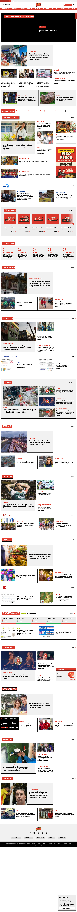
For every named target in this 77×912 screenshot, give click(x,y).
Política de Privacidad (31, 843)
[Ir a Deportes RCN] (8, 515)
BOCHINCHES (45, 8)
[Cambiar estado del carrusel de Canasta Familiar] (10, 1)
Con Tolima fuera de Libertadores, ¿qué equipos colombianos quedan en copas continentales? (27, 99)
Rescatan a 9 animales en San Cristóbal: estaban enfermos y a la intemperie (25, 304)
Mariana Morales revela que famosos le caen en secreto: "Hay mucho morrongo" (45, 679)
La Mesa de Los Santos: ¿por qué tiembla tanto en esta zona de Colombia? (38, 255)
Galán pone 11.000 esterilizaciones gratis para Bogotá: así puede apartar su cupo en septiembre (45, 758)
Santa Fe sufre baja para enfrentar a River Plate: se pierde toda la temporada (35, 174)
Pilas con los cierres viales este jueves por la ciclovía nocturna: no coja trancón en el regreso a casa (8, 84)
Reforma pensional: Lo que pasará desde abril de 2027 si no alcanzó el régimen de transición (44, 126)
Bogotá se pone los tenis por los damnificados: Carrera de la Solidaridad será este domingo (24, 725)
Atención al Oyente (41, 843)
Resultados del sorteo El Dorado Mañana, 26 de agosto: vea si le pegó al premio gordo (66, 138)
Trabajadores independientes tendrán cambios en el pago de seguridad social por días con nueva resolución (39, 56)
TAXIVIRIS (22, 8)
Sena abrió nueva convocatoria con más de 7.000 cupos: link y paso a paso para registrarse (17, 147)
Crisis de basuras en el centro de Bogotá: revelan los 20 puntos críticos (65, 73)
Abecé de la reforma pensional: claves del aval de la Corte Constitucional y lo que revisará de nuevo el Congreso (64, 197)
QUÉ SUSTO (62, 8)
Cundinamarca (49, 111)
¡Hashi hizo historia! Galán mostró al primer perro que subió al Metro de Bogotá (64, 725)
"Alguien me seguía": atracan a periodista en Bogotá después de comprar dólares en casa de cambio (45, 349)
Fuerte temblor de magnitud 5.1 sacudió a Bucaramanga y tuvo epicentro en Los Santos (8, 256)
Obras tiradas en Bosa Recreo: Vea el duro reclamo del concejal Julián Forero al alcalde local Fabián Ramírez (64, 304)
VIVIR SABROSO (71, 8)
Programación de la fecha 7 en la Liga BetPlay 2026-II (45, 494)
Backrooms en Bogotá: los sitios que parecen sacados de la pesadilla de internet (64, 814)
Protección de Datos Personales (54, 843)
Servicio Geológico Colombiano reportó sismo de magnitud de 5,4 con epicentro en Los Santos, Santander (64, 598)
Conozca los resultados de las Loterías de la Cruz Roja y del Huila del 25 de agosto (64, 632)
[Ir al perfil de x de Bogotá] (34, 833)
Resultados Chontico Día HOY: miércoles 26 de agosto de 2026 (34, 161)
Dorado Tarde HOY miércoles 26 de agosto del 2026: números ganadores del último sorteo (44, 151)
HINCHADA (29, 8)
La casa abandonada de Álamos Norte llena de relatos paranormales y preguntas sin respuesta (25, 814)
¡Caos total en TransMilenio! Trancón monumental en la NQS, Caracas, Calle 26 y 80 (40, 442)
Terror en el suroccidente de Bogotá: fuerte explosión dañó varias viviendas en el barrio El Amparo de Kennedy (17, 347)
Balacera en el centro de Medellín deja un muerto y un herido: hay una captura (23, 256)
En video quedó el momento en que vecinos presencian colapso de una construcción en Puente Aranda (39, 284)
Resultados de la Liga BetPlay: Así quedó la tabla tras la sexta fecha (45, 509)
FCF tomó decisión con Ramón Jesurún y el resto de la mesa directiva (25, 525)
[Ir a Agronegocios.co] (28, 613)
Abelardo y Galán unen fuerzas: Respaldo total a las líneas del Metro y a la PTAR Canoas (45, 771)
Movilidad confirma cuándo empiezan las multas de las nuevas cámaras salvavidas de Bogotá (64, 462)
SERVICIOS (54, 8)
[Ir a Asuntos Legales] (10, 356)
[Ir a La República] (4, 588)
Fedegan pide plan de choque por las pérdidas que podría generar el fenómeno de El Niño (25, 632)
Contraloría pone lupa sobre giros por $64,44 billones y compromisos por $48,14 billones (63, 366)
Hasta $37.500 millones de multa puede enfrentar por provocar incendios (24, 366)
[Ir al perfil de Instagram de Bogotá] (38, 833)
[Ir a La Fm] (6, 186)
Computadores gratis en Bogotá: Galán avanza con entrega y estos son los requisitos (26, 84)
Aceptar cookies (66, 908)
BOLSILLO (37, 8)
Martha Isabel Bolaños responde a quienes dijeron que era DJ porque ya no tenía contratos (65, 402)
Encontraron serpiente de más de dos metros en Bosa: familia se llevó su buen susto (65, 99)
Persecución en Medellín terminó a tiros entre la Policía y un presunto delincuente (53, 256)
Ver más (72, 117)
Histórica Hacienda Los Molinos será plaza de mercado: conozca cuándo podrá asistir (39, 705)
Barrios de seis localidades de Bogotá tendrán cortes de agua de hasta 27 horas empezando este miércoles (17, 769)
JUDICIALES (14, 8)
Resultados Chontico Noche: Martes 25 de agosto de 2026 (25, 576)
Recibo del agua (22, 111)
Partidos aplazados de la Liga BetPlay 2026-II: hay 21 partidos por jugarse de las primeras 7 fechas (18, 506)
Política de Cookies (67, 905)
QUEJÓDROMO (5, 8)
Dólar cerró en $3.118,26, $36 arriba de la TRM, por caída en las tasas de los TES (25, 598)
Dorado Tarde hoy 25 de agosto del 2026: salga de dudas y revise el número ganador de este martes (64, 576)
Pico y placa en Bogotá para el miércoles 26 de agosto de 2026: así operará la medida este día (25, 462)
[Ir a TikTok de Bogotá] (42, 833)
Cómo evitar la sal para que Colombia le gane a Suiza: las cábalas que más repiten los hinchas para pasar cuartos (38, 794)
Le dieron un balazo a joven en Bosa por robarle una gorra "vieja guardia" (65, 391)
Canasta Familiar (4, 1)
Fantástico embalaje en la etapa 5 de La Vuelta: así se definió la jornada (63, 525)
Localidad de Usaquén (35, 111)
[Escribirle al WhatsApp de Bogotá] (46, 833)
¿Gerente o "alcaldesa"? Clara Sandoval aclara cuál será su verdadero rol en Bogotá (64, 82)
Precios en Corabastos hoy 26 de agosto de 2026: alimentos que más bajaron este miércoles (40, 556)
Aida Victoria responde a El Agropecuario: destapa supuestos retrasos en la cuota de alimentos (45, 666)
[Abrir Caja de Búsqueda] (74, 5)
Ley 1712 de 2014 (38, 845)
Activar (4, 727)
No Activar (13, 727)
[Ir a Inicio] (38, 5)
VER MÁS (12, 231)
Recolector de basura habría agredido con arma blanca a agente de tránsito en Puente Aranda (45, 337)
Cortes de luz (60, 111)
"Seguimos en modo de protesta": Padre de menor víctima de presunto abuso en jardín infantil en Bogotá (44, 84)
